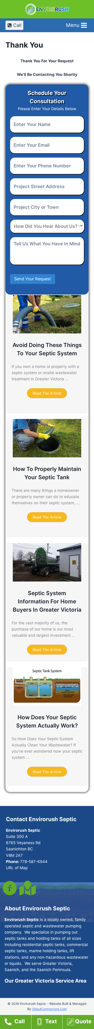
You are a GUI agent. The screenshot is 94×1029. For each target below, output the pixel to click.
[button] (47, 393)
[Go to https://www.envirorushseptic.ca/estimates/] (80, 1022)
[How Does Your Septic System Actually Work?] (47, 704)
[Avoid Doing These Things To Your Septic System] (47, 332)
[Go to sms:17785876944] (49, 1022)
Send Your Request (32, 278)
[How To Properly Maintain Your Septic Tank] (47, 456)
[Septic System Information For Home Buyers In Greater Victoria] (47, 580)
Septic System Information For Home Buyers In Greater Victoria (47, 601)
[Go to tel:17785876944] (18, 1022)
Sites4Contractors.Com (49, 1009)
